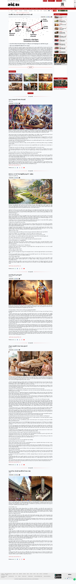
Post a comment (30, 93)
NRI (41, 10)
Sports (47, 8)
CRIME (50, 8)
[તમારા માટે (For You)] (51, 11)
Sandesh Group (30, 576)
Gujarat (13, 8)
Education (20, 10)
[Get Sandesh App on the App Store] (58, 577)
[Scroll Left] (9, 10)
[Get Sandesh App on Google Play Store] (58, 575)
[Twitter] (74, 3)
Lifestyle (53, 8)
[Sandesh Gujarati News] (14, 4)
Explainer (16, 10)
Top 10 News (57, 14)
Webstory (32, 8)
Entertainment (59, 8)
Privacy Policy (24, 576)
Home (10, 8)
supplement (13, 12)
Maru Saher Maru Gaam (19, 8)
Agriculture (30, 10)
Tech (34, 10)
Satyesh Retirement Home (38, 576)
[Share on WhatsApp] (74, 579)
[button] (63, 0)
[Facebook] (74, 2)
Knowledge (25, 10)
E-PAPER (45, 0)
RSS (16, 576)
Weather (25, 8)
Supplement (51, 0)
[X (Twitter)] (49, 16)
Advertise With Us (11, 576)
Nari (38, 10)
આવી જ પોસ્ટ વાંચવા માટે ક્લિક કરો (15, 165)
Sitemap (19, 576)
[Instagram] (74, 5)
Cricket (44, 8)
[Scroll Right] (47, 10)
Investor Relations (4, 576)
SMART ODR (2, 577)
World (41, 8)
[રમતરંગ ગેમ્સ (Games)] (49, 11)
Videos (12, 10)
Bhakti (63, 8)
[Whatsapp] (74, 0)
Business (36, 8)
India (29, 8)
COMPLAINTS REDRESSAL (47, 576)
